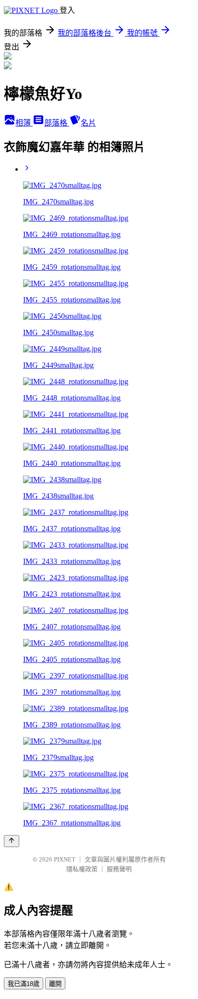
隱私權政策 (82, 869)
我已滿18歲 (23, 983)
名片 (88, 123)
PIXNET (64, 859)
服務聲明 (119, 869)
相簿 (24, 123)
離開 (55, 983)
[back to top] (11, 841)
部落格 (56, 123)
